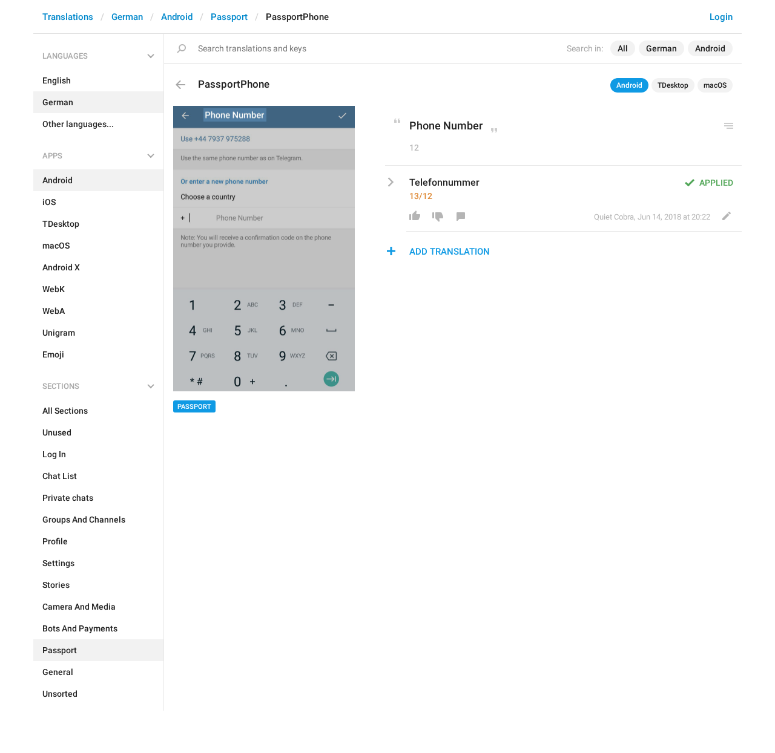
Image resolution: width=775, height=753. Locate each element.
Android (177, 16)
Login (721, 16)
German (127, 16)
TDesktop (673, 85)
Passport (229, 16)
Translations (67, 16)
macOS (715, 85)
